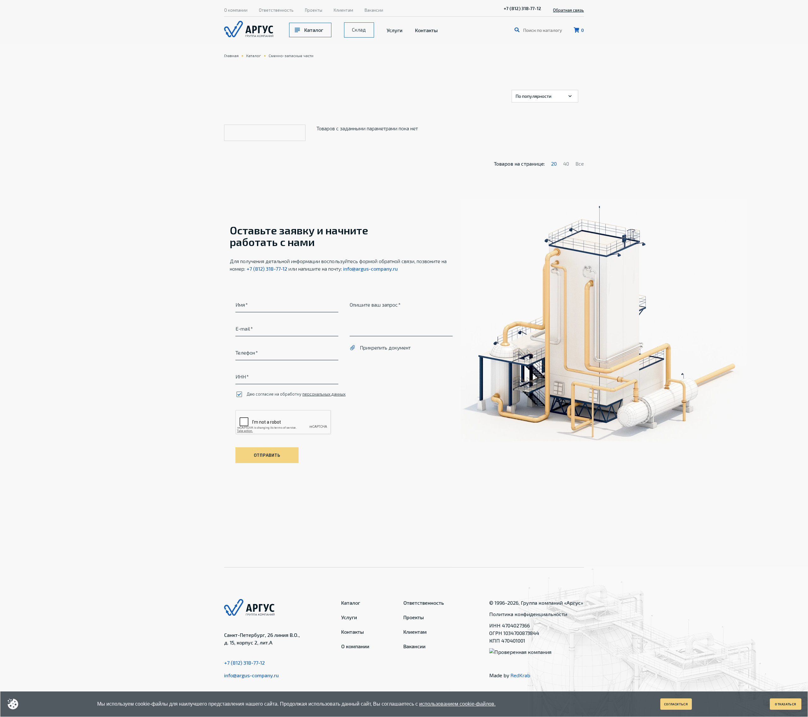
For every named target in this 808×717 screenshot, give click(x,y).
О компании (235, 10)
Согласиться (676, 704)
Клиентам (343, 10)
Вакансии (374, 10)
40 (566, 164)
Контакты (426, 30)
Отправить (267, 455)
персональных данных (324, 394)
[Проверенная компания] (520, 652)
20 (554, 164)
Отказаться (785, 704)
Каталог (313, 30)
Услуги (394, 30)
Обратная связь (568, 10)
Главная (231, 55)
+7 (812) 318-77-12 (522, 8)
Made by (509, 675)
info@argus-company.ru (370, 269)
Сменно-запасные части (291, 55)
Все (579, 164)
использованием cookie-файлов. (457, 704)
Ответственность (276, 10)
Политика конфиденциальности (528, 614)
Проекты (313, 10)
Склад (359, 29)
